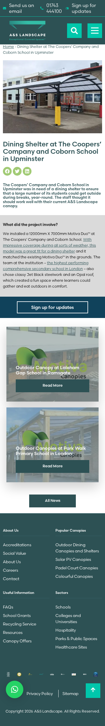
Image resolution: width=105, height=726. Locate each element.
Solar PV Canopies (73, 559)
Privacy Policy (40, 693)
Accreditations (17, 544)
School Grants (17, 615)
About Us (12, 561)
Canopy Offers (17, 641)
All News (52, 500)
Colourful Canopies (74, 576)
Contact (11, 578)
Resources (12, 632)
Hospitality (65, 630)
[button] (14, 689)
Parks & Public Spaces (76, 638)
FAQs (8, 607)
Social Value (14, 553)
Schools (63, 607)
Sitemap (70, 693)
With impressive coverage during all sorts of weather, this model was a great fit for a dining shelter (49, 245)
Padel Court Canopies (76, 568)
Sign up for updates (84, 8)
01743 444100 (54, 8)
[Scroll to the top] (93, 690)
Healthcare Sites (71, 647)
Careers (10, 570)
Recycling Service (19, 624)
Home (8, 46)
